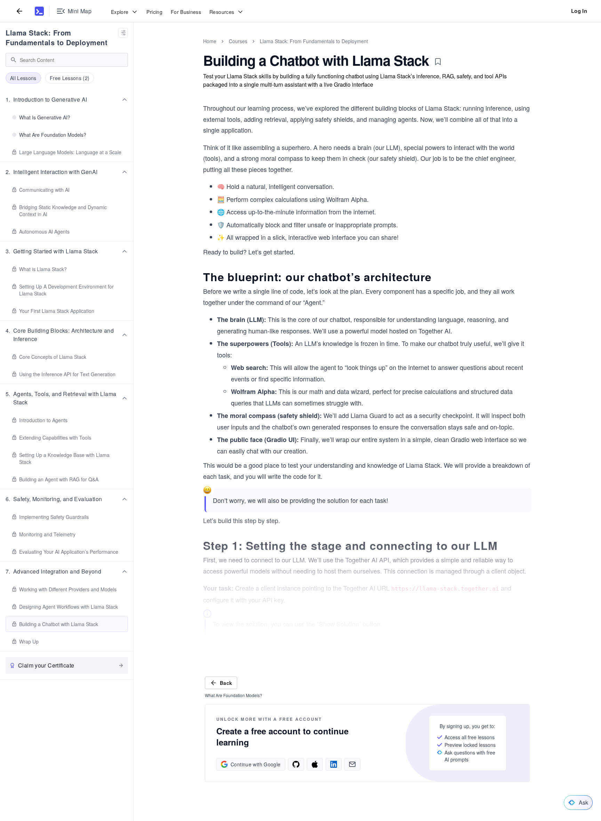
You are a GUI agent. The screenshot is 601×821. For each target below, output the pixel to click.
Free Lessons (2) (70, 77)
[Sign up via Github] (296, 764)
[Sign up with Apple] (315, 764)
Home (209, 41)
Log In (579, 11)
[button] (67, 99)
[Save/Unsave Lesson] (437, 61)
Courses (238, 41)
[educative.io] (39, 11)
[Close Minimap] (133, 49)
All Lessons (23, 77)
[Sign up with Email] (352, 764)
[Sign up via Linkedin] (334, 764)
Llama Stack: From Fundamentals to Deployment (56, 37)
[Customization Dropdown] (123, 33)
